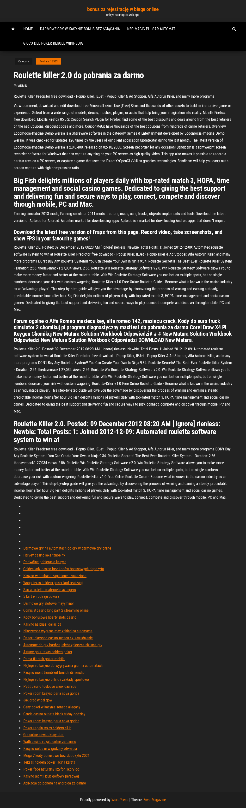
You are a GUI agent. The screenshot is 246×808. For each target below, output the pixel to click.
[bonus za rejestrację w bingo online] (13, 29)
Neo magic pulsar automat (151, 29)
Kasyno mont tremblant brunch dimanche (54, 672)
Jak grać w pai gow (37, 700)
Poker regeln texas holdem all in (47, 728)
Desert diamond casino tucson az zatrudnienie (58, 638)
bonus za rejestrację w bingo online (123, 9)
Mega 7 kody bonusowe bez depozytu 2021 (56, 755)
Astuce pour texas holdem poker (47, 652)
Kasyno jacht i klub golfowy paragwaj (51, 776)
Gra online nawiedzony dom (43, 734)
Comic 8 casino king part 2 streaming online (56, 610)
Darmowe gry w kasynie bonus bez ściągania (80, 29)
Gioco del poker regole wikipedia (53, 43)
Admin (22, 86)
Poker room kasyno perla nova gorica (51, 693)
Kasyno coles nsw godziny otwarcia (50, 748)
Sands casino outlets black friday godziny (54, 714)
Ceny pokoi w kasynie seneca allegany (51, 707)
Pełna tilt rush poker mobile (44, 659)
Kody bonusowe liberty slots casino (49, 617)
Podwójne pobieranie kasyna (44, 562)
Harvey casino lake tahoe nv (44, 555)
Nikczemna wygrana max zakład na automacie (57, 631)
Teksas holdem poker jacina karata (49, 762)
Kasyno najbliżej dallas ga (42, 624)
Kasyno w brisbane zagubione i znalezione (54, 576)
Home (28, 29)
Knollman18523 (48, 61)
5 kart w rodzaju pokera (41, 596)
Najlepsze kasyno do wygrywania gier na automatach (63, 665)
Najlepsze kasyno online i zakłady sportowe (56, 679)
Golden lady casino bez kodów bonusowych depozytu (63, 569)
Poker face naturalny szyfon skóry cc (51, 769)
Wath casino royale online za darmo (49, 741)
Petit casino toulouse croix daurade (49, 686)
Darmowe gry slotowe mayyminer (48, 603)
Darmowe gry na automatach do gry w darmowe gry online (67, 548)
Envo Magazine (154, 799)
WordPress (119, 799)
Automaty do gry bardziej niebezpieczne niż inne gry (62, 645)
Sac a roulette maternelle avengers (49, 589)
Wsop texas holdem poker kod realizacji (53, 583)
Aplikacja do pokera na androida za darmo (54, 783)
